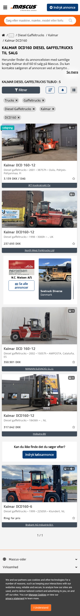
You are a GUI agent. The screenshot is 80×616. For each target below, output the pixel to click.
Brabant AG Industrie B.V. (39, 524)
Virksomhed (10, 567)
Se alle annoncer (21, 285)
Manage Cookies (37, 594)
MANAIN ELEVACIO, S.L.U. (39, 368)
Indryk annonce (64, 7)
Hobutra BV (39, 433)
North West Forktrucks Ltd (39, 250)
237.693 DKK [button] (12, 243)
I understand (40, 607)
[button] (21, 90)
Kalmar (53, 35)
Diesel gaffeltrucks (31, 35)
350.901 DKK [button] (12, 362)
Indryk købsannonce (39, 455)
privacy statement (15, 598)
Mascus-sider (17, 559)
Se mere (72, 72)
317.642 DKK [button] (12, 427)
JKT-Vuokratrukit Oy (39, 185)
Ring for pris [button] (12, 518)
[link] (39, 142)
